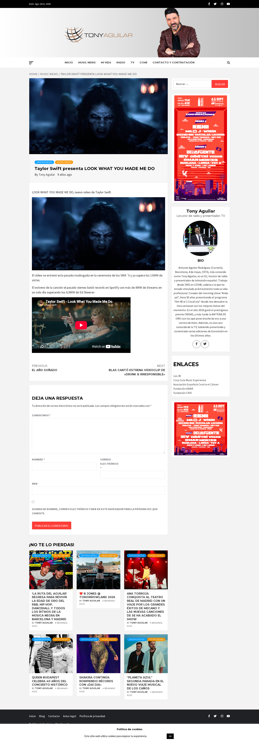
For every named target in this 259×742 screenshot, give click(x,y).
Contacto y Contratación (174, 62)
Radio (120, 62)
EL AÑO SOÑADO (44, 368)
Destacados (44, 162)
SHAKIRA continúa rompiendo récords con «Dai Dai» (96, 681)
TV (132, 62)
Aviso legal (69, 716)
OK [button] (170, 736)
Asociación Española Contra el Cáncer (196, 384)
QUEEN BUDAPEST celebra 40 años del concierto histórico (50, 681)
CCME (143, 62)
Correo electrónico (109, 464)
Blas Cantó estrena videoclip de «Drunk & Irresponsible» (137, 370)
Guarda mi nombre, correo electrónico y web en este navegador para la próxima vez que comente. (95, 511)
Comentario (41, 415)
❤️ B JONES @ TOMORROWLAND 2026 (97, 595)
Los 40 (177, 376)
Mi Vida (106, 62)
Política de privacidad (92, 716)
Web (35, 483)
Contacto (54, 716)
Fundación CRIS (182, 393)
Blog (42, 716)
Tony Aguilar (47, 174)
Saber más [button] (156, 736)
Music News (87, 62)
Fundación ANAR (183, 388)
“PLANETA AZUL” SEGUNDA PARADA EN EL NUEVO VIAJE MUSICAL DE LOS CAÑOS (145, 683)
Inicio (69, 62)
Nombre (38, 459)
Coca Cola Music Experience (189, 380)
